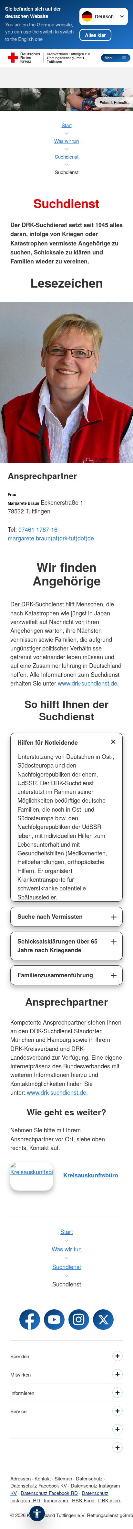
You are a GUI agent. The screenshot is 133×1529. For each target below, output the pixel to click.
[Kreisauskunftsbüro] (31, 1176)
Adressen (20, 1478)
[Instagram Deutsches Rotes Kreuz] (78, 1319)
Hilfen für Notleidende (47, 742)
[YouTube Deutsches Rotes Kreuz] (54, 1319)
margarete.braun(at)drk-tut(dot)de (51, 538)
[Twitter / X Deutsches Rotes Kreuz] (103, 1319)
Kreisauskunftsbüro (90, 1175)
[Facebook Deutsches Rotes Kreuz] (29, 1319)
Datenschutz (89, 1478)
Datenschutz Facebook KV (38, 1485)
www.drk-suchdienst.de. (57, 1092)
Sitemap (63, 1478)
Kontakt (43, 1478)
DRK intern (109, 1500)
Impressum (56, 1500)
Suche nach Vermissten (50, 916)
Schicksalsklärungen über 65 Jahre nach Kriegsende (57, 945)
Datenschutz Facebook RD (49, 1492)
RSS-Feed (83, 1500)
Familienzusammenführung (55, 975)
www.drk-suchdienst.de (86, 683)
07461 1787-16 (37, 529)
